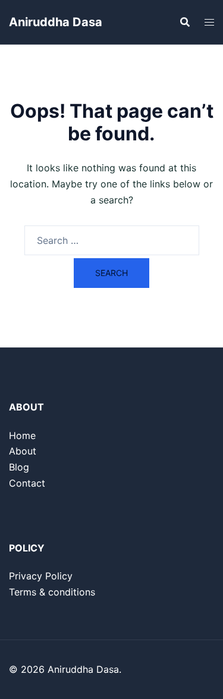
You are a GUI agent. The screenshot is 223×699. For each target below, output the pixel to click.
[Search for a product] (185, 22)
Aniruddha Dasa (55, 22)
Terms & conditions (52, 592)
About (22, 451)
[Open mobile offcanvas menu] (209, 22)
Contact (27, 483)
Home (22, 435)
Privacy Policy (41, 576)
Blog (19, 467)
